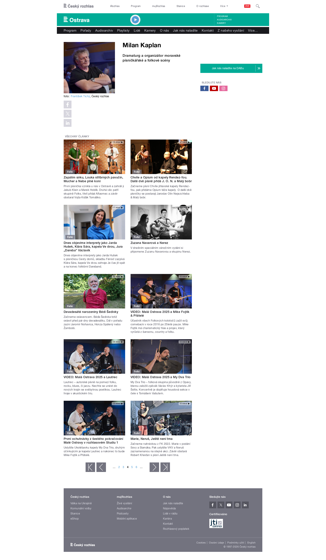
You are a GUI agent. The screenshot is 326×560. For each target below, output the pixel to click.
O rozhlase (202, 6)
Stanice (181, 6)
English (251, 542)
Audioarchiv (224, 20)
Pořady (85, 30)
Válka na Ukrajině (81, 503)
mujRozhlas (158, 6)
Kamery (221, 23)
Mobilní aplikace (127, 518)
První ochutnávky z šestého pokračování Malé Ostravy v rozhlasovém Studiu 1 (93, 440)
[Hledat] (257, 6)
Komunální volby (80, 508)
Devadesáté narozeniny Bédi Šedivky (91, 312)
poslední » (165, 467)
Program (136, 6)
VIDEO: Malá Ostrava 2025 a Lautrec (90, 377)
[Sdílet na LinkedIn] (67, 123)
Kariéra (167, 518)
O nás (164, 30)
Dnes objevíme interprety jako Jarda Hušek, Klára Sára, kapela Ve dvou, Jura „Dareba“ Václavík (93, 246)
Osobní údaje (216, 542)
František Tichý (80, 96)
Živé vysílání (124, 503)
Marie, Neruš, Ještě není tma (152, 439)
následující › (154, 467)
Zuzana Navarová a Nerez (149, 243)
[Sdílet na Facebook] (67, 104)
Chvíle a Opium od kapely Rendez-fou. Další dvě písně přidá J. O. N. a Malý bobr (161, 179)
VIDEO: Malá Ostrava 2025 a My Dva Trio (161, 377)
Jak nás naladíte (185, 30)
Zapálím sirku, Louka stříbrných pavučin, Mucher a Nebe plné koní (93, 179)
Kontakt (208, 30)
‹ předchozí (101, 467)
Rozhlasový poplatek (176, 528)
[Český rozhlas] (79, 6)
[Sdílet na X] (67, 114)
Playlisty (123, 30)
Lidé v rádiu (170, 513)
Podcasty (123, 513)
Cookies (201, 542)
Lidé (137, 30)
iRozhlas (115, 6)
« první (90, 467)
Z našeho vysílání (231, 30)
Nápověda (169, 508)
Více (253, 30)
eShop (74, 518)
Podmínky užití (235, 542)
